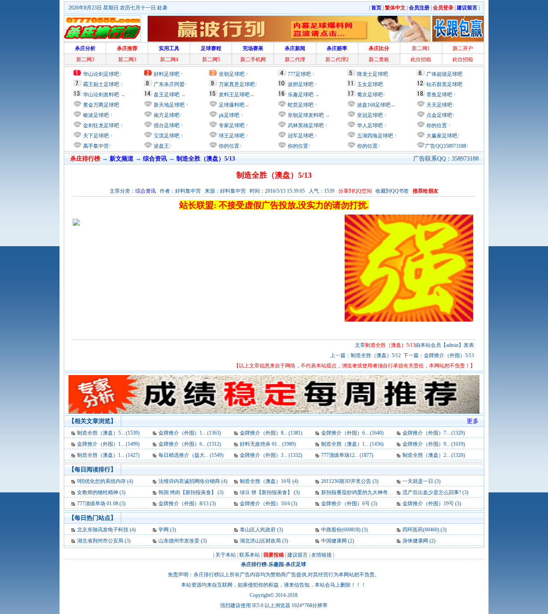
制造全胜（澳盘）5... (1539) (108, 433)
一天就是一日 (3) (421, 481)
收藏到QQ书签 (392, 191)
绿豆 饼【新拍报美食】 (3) (270, 492)
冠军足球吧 (299, 136)
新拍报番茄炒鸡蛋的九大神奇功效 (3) (363, 492)
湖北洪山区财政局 (260, 541)
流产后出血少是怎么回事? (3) (435, 492)
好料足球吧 (166, 74)
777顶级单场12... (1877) (347, 455)
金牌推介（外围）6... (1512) (189, 444)
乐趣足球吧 (300, 95)
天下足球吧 (95, 136)
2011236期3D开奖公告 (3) (349, 481)
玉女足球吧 (370, 84)
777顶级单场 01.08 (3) (101, 504)
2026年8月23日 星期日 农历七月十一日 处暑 (117, 8)
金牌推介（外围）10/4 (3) (268, 504)
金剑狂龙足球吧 (100, 125)
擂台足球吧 (165, 125)
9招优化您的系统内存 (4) (105, 481)
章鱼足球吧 (439, 95)
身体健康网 (415, 541)
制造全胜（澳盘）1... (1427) (108, 455)
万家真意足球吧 (237, 84)
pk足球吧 (228, 115)
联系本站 (249, 555)
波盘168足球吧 (373, 105)
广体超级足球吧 (444, 74)
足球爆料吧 (231, 105)
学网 (163, 530)
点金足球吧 (438, 115)
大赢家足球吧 (441, 136)
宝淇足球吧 (166, 136)
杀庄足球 (296, 564)
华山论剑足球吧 (101, 74)
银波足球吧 (96, 115)
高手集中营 (95, 146)
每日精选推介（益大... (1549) (190, 455)
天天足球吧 (438, 105)
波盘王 (160, 146)
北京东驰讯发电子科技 (102, 530)
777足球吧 (299, 74)
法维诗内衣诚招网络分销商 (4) (192, 481)
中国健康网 (334, 541)
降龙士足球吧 (372, 74)
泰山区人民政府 (258, 530)
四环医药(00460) (420, 530)
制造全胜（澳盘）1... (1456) (352, 444)
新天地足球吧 (168, 105)
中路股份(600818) (340, 530)
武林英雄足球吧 (305, 125)
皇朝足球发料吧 (305, 115)
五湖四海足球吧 (374, 136)
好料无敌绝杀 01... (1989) (268, 444)
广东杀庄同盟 (169, 84)
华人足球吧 (369, 125)
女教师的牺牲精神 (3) (101, 492)
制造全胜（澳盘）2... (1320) (433, 455)
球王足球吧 (230, 136)
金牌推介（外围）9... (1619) (433, 444)
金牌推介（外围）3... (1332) (271, 455)
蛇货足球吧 (301, 105)
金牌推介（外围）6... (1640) (352, 433)
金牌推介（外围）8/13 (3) (187, 504)
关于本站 (225, 555)
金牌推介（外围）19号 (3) (431, 504)
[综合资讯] (74, 433)
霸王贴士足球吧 (101, 84)
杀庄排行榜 (254, 564)
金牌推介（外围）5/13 (449, 355)
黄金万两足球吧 (101, 105)
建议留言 (297, 555)
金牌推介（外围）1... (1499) (108, 444)
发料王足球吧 (234, 95)
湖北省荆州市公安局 (100, 541)
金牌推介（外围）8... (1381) (271, 433)
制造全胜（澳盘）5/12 (376, 355)
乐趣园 (276, 564)
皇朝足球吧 (231, 74)
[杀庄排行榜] (102, 28)
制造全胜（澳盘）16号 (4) (269, 481)
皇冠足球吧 (369, 115)
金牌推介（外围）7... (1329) (433, 433)
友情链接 (321, 555)
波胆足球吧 (300, 84)
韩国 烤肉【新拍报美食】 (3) (190, 492)
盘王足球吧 (166, 95)
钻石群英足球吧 (444, 84)
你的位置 (228, 146)
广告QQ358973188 (445, 146)
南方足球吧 (165, 115)
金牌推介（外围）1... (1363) (189, 433)
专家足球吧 (230, 125)
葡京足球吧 (370, 95)
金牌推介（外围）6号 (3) (349, 504)
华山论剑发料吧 (101, 95)
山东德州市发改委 (179, 541)
